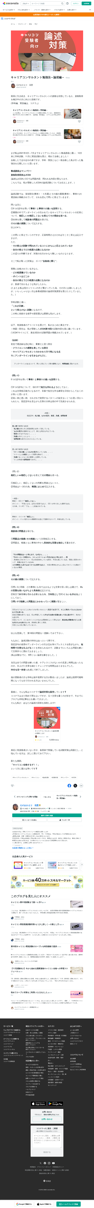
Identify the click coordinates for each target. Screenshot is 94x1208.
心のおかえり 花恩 (22, 120)
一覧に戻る (47, 797)
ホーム (13, 24)
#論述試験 (45, 777)
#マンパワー (65, 777)
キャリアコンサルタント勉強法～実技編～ (30, 130)
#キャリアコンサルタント (21, 777)
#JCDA (74, 777)
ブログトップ (22, 24)
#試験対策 (55, 777)
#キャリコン (35, 777)
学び (36, 24)
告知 (30, 24)
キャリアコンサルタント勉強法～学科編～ (30, 110)
